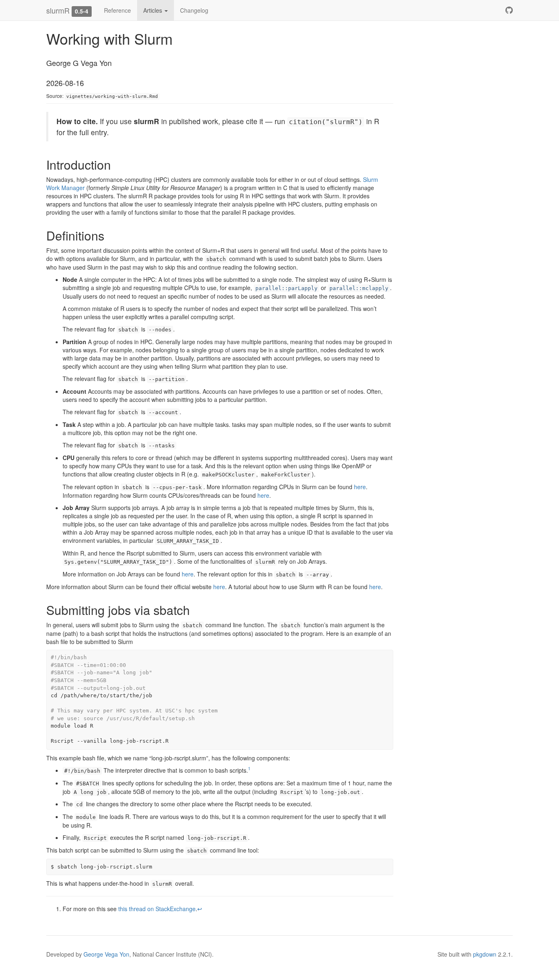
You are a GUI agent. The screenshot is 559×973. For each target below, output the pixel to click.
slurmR (58, 10)
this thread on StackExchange (157, 909)
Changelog (194, 10)
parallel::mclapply (358, 288)
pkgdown (484, 954)
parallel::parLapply (286, 288)
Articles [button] (153, 10)
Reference (117, 10)
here (360, 487)
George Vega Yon (106, 954)
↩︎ (199, 909)
